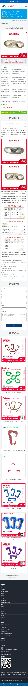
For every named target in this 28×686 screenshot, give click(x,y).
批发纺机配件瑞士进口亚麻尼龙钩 (13, 392)
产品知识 (3, 645)
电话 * (3, 294)
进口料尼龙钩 (16, 11)
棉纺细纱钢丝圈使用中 (5, 629)
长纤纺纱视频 (3, 627)
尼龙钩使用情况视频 (5, 624)
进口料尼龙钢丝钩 (6, 13)
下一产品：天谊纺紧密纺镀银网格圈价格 (9, 577)
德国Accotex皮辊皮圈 (16, 16)
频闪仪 (2, 606)
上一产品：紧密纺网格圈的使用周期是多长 (10, 575)
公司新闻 (3, 640)
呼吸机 (2, 620)
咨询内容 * (4, 311)
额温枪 (2, 615)
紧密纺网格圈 (5, 16)
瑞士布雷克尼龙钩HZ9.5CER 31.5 (13, 362)
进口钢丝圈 (4, 15)
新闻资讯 (3, 638)
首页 (16, 20)
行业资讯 (3, 643)
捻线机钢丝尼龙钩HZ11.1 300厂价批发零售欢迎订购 (13, 450)
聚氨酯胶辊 (3, 611)
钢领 (2, 604)
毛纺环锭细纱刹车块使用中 (6, 633)
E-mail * (3, 300)
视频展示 (3, 622)
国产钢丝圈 (13, 15)
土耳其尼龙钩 (3, 613)
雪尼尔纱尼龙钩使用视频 (6, 635)
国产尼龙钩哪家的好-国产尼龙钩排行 (13, 479)
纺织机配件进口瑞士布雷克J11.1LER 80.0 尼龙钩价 (13, 421)
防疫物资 (3, 617)
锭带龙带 (3, 609)
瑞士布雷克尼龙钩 (6, 11)
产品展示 (3, 585)
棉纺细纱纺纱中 (4, 631)
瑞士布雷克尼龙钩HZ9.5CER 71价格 (13, 508)
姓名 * (3, 288)
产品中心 (20, 20)
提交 (14, 325)
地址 (2, 305)
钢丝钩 (15, 13)
